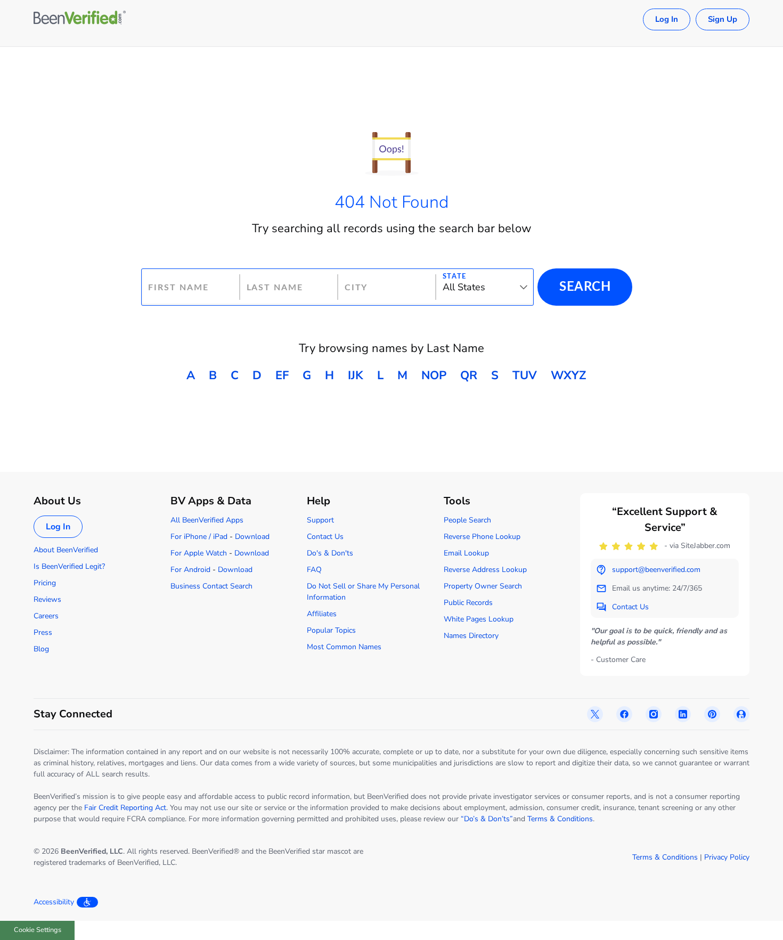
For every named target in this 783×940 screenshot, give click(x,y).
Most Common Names (344, 647)
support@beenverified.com (656, 570)
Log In (666, 19)
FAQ (314, 570)
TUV (524, 375)
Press (43, 632)
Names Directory (471, 636)
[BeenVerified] (80, 19)
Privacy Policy (726, 857)
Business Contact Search (211, 586)
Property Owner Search (483, 586)
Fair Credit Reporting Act (125, 808)
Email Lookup (466, 553)
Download (252, 537)
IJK (355, 375)
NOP (433, 375)
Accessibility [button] (54, 902)
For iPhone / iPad (198, 537)
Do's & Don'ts (330, 553)
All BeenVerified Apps (206, 520)
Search (584, 287)
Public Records (468, 603)
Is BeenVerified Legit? (69, 566)
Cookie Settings (37, 930)
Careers (46, 616)
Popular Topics (331, 630)
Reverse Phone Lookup (482, 537)
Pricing (45, 583)
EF (282, 375)
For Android (190, 570)
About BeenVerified (66, 550)
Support (320, 520)
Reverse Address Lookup (485, 570)
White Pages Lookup (478, 619)
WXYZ (568, 375)
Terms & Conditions (560, 819)
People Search (467, 520)
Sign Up (722, 19)
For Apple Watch (198, 553)
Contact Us (325, 537)
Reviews (47, 599)
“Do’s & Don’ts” (487, 819)
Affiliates (322, 614)
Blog (41, 649)
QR (468, 375)
